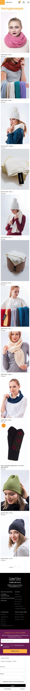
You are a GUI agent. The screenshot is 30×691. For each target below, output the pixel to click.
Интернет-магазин (6, 592)
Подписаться (15, 651)
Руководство (4, 617)
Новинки (17, 594)
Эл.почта (2, 666)
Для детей (18, 603)
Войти (13, 686)
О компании (4, 612)
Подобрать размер (20, 608)
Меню (2, 2)
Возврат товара (19, 619)
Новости (3, 619)
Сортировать (7, 689)
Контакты (4, 600)
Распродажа (18, 596)
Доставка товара (19, 617)
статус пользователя (24, 2)
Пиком (14, 661)
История (3, 614)
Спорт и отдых (19, 606)
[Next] (19, 566)
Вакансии (3, 621)
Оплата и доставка (21, 612)
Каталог (17, 592)
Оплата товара (19, 614)
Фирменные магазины (8, 598)
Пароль (2, 673)
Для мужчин (18, 601)
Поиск (28, 2)
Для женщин (18, 599)
